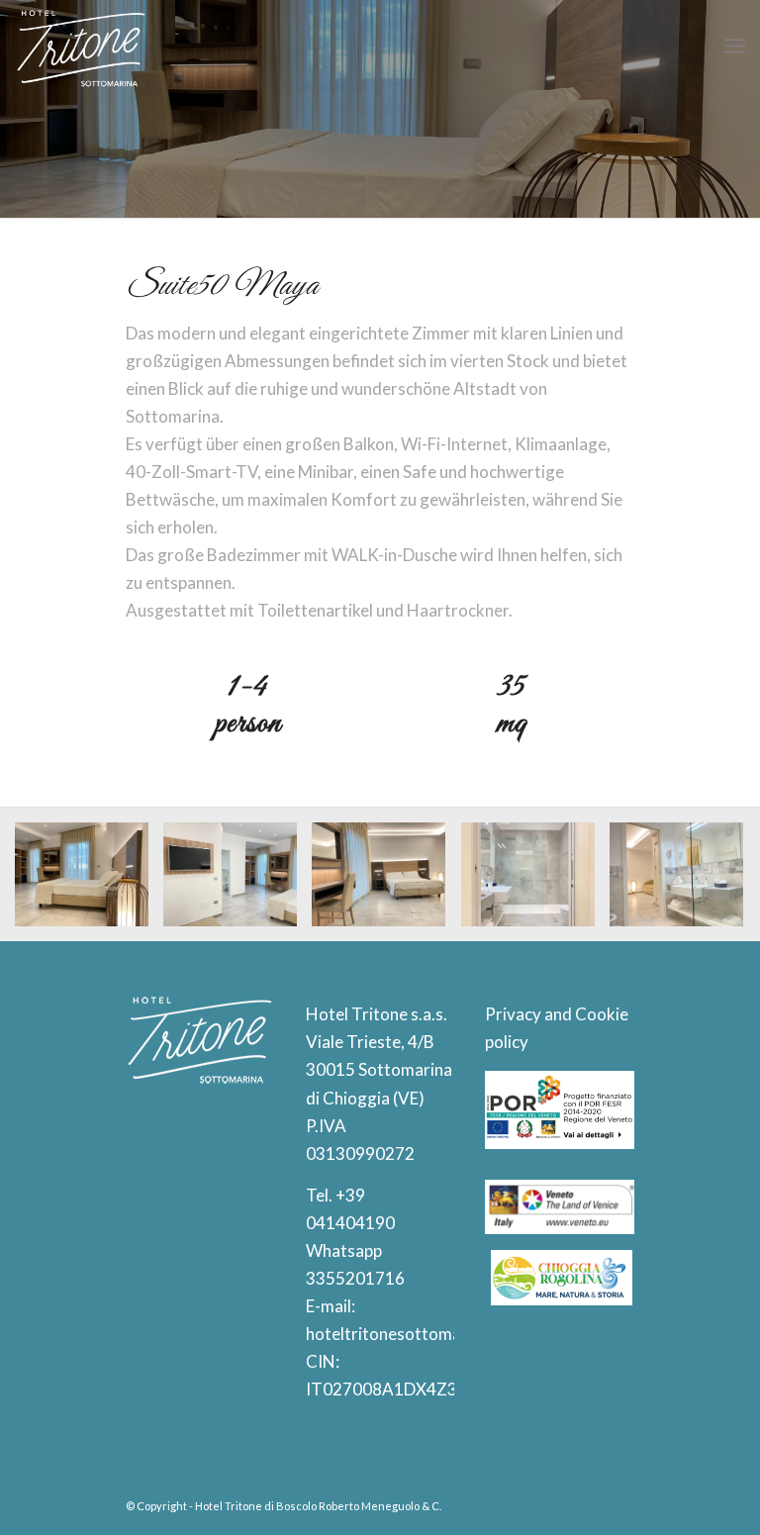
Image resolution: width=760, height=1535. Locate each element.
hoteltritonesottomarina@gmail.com (443, 1333)
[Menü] (734, 45)
